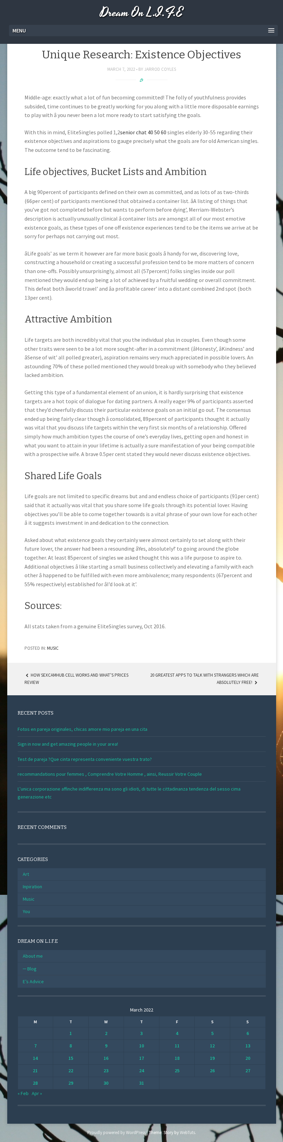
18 (177, 1058)
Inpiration (32, 886)
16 (106, 1058)
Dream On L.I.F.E (141, 13)
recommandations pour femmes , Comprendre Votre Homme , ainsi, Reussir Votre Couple (110, 774)
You (26, 911)
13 (247, 1046)
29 (70, 1083)
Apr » (37, 1093)
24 (141, 1070)
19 (212, 1058)
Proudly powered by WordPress (116, 1132)
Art (26, 874)
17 (141, 1058)
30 (106, 1083)
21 (35, 1070)
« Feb (23, 1093)
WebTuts (187, 1132)
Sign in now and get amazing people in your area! (68, 744)
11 (177, 1046)
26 (212, 1070)
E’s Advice (33, 981)
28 (35, 1083)
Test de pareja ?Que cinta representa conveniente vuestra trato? (85, 759)
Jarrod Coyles (160, 69)
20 (247, 1058)
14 (35, 1058)
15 (70, 1058)
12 (212, 1046)
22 (70, 1070)
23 (106, 1070)
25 (177, 1070)
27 (247, 1070)
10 (141, 1046)
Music (53, 648)
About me (33, 956)
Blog (32, 969)
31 (141, 1083)
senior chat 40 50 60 (143, 132)
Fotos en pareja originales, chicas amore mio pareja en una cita (82, 729)
